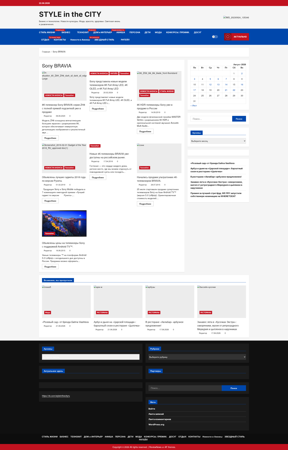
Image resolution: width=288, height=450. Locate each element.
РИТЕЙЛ (125, 39)
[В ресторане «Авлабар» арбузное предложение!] (170, 301)
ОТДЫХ (46, 38)
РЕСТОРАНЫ (102, 312)
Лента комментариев (159, 419)
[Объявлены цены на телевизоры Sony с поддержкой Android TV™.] (64, 224)
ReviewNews (155, 447)
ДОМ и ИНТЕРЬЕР (103, 31)
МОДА (158, 32)
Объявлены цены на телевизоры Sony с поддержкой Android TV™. (63, 244)
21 (226, 89)
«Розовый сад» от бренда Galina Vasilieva (212, 163)
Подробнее (51, 138)
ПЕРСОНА (134, 32)
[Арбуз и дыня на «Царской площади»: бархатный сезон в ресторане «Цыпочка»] (118, 301)
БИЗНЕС (66, 32)
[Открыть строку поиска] (221, 37)
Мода (47, 312)
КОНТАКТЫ (60, 39)
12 (210, 84)
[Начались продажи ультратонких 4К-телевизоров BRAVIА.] (159, 158)
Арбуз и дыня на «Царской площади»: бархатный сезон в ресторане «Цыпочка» (117, 323)
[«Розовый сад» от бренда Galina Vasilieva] (66, 301)
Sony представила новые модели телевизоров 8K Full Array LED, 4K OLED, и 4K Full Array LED (109, 85)
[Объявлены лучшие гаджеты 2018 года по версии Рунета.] (64, 158)
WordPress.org (156, 424)
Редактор (48, 116)
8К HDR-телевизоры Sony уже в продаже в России (154, 106)
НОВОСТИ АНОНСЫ (54, 95)
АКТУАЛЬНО (240, 36)
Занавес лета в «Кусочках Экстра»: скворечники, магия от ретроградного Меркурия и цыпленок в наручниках (216, 185)
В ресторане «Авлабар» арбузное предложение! (216, 176)
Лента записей (156, 414)
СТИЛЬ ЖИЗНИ (49, 31)
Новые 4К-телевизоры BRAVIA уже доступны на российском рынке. (109, 155)
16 (242, 84)
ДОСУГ (197, 32)
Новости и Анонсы (81, 38)
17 (194, 89)
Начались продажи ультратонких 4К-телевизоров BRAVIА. (157, 178)
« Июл (193, 105)
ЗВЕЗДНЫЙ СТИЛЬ (104, 39)
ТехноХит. (69, 95)
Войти (151, 408)
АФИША (120, 32)
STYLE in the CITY (70, 14)
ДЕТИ (147, 32)
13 (218, 84)
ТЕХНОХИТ (84, 31)
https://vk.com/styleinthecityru (56, 395)
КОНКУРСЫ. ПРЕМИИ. (177, 32)
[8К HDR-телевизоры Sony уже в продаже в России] (159, 86)
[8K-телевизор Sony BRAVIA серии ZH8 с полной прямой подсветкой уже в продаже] (64, 86)
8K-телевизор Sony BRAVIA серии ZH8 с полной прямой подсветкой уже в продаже (63, 108)
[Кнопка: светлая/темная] (215, 36)
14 (226, 84)
